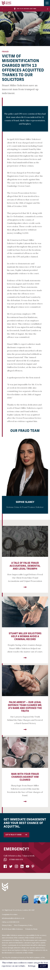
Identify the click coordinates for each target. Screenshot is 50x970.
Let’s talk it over (13, 835)
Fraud (5, 52)
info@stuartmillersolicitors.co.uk (13, 918)
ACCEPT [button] (43, 966)
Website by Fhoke (31, 929)
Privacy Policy (7, 925)
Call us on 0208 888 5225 (10, 922)
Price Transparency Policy (23, 925)
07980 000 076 (16, 859)
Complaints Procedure (9, 914)
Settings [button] (31, 966)
